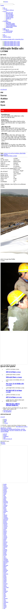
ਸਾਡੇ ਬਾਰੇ (5, 9)
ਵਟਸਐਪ (3, 443)
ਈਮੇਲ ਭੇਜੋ (3, 442)
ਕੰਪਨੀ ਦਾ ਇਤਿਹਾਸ (10, 10)
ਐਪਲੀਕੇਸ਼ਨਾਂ (5, 21)
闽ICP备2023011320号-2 (21, 426)
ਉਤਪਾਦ (5, 11)
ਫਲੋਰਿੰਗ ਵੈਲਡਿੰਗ (9, 27)
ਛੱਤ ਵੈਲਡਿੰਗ (8, 22)
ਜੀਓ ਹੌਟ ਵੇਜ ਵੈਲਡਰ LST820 (13, 372)
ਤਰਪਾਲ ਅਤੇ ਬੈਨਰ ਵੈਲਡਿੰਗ (11, 26)
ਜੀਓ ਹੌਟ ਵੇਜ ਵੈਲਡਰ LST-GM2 (14, 397)
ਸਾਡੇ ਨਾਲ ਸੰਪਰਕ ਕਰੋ (7, 32)
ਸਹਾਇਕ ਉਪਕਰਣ (9, 17)
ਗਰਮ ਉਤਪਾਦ (3, 428)
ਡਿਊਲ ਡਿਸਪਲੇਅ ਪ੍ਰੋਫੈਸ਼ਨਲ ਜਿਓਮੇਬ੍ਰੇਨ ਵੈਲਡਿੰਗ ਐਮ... (13, 404)
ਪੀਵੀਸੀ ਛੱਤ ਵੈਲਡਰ (4, 429)
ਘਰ (4, 7)
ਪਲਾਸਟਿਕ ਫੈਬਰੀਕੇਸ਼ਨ (10, 25)
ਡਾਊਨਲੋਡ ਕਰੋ (6, 29)
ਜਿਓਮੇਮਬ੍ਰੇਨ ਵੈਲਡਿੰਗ (10, 23)
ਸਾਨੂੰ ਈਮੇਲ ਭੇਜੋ (4, 89)
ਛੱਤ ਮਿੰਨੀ (12, 430)
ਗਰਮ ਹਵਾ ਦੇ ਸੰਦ (9, 12)
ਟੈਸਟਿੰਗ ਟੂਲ (8, 18)
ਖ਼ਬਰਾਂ (4, 28)
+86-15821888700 (7, 411)
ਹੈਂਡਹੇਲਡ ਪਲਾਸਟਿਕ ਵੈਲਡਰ (14, 429)
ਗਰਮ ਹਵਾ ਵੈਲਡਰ (9, 16)
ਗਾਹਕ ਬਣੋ (3, 417)
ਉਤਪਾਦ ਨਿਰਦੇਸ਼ (9, 31)
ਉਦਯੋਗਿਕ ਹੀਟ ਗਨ (18, 430)
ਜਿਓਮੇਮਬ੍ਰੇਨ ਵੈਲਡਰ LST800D (10, 155)
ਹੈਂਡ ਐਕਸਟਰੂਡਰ (9, 13)
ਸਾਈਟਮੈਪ (9, 428)
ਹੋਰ (6, 20)
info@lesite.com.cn (7, 410)
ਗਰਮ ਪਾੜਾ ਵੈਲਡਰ (10, 15)
